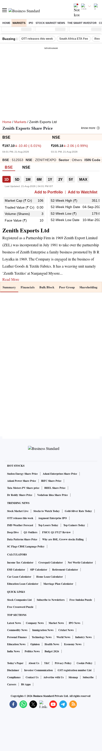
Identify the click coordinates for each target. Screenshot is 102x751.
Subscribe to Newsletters (51, 600)
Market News (56, 623)
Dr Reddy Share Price (19, 495)
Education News (16, 644)
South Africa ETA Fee (73, 38)
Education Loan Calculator (22, 583)
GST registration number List (75, 670)
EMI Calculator (16, 569)
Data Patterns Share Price (22, 539)
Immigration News (42, 630)
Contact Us (32, 677)
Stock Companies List (19, 600)
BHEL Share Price (54, 488)
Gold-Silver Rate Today (78, 511)
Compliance (14, 677)
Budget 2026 (52, 651)
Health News (52, 644)
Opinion (35, 644)
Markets (19, 22)
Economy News (72, 644)
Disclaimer (13, 670)
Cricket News (66, 630)
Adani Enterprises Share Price (60, 473)
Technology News (41, 637)
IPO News (74, 623)
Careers (11, 684)
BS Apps (26, 684)
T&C (47, 663)
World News (63, 637)
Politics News (32, 651)
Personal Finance (17, 637)
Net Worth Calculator (80, 562)
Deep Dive (13, 532)
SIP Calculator (38, 569)
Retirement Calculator (65, 569)
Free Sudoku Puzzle (81, 600)
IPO (31, 22)
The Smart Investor (82, 22)
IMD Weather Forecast (20, 525)
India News (13, 651)
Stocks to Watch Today (46, 511)
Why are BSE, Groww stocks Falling (63, 539)
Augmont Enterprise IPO (52, 518)
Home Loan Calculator (49, 576)
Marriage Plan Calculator (58, 583)
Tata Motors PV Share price (23, 488)
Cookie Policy (85, 663)
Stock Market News (50, 22)
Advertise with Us (53, 677)
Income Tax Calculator (20, 562)
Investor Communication (38, 670)
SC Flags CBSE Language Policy (26, 546)
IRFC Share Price (51, 480)
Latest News (14, 623)
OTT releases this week (37, 38)
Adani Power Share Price (21, 480)
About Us (33, 663)
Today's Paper (15, 663)
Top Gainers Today (74, 525)
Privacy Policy (63, 663)
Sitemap (73, 677)
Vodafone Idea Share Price (52, 495)
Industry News (83, 637)
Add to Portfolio (48, 192)
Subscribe (88, 677)
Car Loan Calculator (19, 576)
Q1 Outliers (30, 532)
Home (6, 22)
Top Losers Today (48, 525)
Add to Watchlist (82, 192)
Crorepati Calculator (50, 562)
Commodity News (17, 630)
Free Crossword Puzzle (20, 607)
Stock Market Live (17, 511)
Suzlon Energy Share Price (22, 473)
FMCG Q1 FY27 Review (56, 532)
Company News (35, 623)
